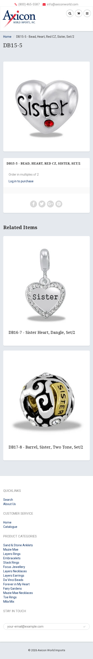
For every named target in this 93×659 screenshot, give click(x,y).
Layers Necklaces (15, 571)
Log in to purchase (21, 181)
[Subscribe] (84, 626)
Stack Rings (11, 562)
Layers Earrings (13, 575)
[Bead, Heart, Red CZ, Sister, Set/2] (46, 106)
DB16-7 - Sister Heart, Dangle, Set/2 (42, 332)
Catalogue (10, 527)
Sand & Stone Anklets (18, 545)
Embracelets (12, 558)
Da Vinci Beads (13, 580)
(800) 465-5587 (29, 4)
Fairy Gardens (12, 588)
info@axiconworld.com (62, 4)
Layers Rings (12, 554)
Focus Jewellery (14, 567)
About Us (9, 504)
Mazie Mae (10, 549)
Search (8, 499)
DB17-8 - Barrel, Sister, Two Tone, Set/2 (46, 447)
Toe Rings (10, 597)
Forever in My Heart (16, 584)
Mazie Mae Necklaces (18, 593)
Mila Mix (8, 601)
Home (7, 36)
